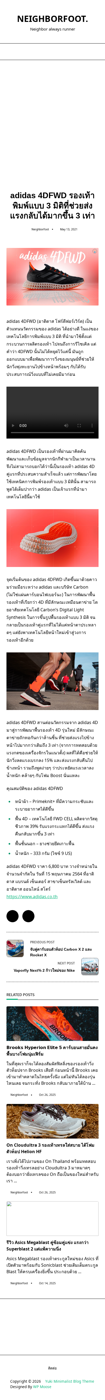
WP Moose (42, 1386)
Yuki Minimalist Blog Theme (69, 1381)
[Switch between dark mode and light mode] (90, 51)
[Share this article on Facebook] (12, 916)
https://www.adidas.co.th (32, 897)
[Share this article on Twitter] (28, 916)
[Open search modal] (97, 51)
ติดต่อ (52, 1368)
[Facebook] (45, 51)
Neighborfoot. (52, 18)
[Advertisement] (52, 115)
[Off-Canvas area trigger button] (8, 51)
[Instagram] (59, 51)
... (93, 1083)
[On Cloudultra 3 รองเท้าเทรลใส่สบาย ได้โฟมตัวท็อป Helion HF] (52, 1121)
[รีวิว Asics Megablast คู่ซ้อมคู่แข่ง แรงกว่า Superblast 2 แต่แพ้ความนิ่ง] (52, 1218)
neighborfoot (40, 229)
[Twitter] (52, 51)
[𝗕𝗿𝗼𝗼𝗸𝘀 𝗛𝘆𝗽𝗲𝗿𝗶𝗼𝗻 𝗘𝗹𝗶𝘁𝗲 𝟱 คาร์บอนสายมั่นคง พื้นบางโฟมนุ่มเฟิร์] (52, 1023)
